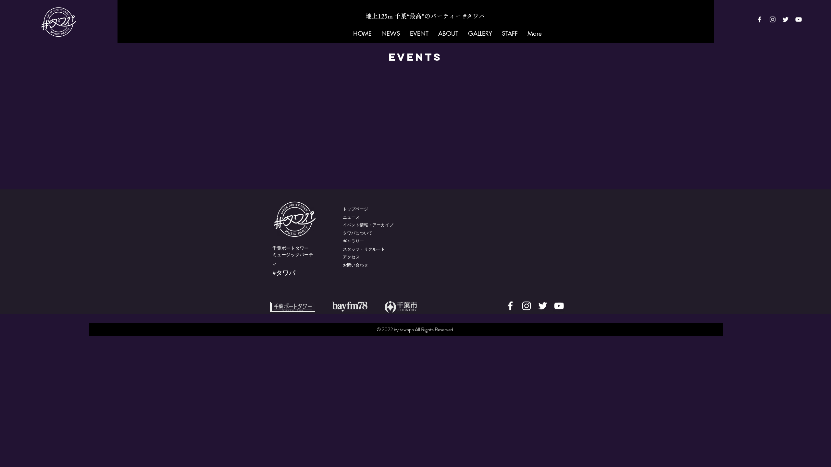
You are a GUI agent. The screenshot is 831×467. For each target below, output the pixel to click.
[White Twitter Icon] (785, 19)
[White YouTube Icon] (798, 19)
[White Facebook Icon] (759, 19)
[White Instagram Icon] (772, 19)
